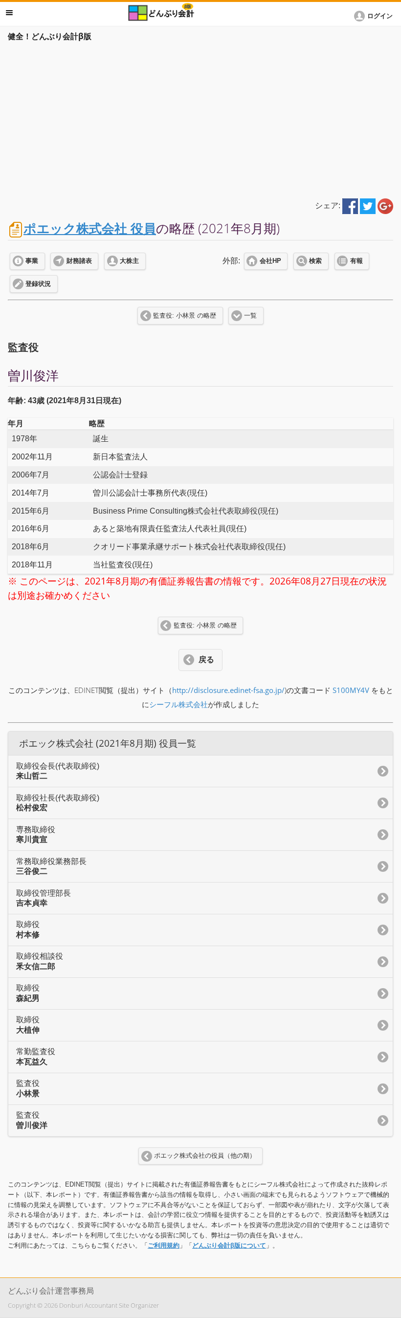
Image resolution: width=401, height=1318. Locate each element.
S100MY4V (351, 690)
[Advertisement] (200, 118)
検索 (315, 261)
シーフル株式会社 (178, 704)
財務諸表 (79, 261)
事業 (31, 261)
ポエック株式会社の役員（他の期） (205, 1155)
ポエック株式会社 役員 (89, 228)
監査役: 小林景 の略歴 (184, 315)
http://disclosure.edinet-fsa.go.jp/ (228, 690)
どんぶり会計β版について (229, 1245)
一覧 (250, 315)
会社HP (270, 261)
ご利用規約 (163, 1245)
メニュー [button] (9, 13)
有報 (356, 261)
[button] (375, 16)
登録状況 (38, 284)
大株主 (129, 261)
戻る (206, 659)
